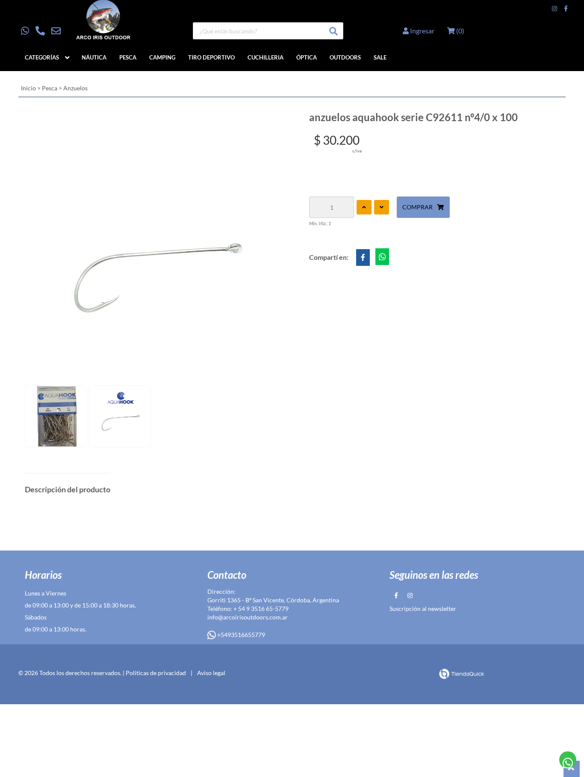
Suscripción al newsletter (422, 608)
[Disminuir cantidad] (381, 207)
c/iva (357, 151)
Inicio (28, 88)
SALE (380, 57)
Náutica (94, 57)
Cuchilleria (265, 57)
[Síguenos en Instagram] (554, 8)
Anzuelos (75, 88)
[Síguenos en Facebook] (566, 8)
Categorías (42, 57)
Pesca (127, 57)
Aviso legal (211, 672)
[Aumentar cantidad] (364, 207)
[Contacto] (40, 31)
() (459, 31)
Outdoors (345, 57)
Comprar (417, 207)
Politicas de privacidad (156, 672)
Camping (162, 57)
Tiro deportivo (211, 57)
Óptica (306, 57)
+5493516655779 (240, 634)
